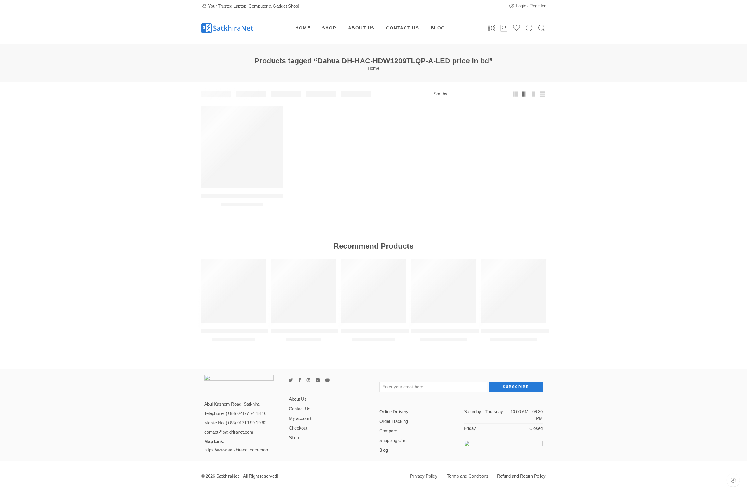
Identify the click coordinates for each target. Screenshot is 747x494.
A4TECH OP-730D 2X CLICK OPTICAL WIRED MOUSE (332, 331)
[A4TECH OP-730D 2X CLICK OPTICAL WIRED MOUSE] (303, 291)
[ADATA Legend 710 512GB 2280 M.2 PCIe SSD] (373, 291)
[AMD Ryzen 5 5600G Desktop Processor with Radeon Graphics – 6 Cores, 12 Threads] (443, 291)
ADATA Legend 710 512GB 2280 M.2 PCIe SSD (393, 331)
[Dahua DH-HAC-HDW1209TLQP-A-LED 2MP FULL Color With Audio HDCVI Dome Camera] (242, 147)
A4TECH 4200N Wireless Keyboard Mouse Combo (256, 331)
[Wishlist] (274, 114)
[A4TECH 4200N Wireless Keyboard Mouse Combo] (233, 291)
